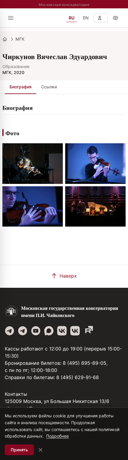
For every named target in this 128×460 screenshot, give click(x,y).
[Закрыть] (40, 450)
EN (86, 17)
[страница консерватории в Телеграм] (9, 331)
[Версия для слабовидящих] (115, 18)
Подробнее (57, 436)
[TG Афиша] (22, 331)
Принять (19, 449)
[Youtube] (35, 331)
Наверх (68, 276)
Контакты (16, 394)
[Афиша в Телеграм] (88, 331)
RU (71, 17)
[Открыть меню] (11, 18)
